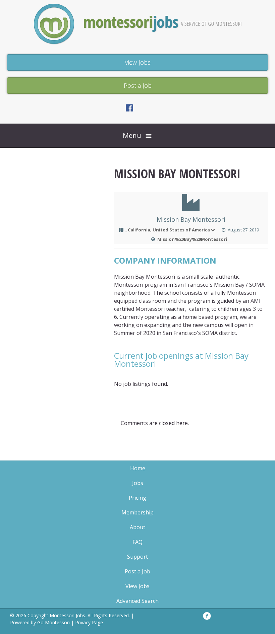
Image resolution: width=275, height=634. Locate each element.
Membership (137, 512)
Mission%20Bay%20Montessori (192, 239)
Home (137, 468)
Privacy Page (89, 622)
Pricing (137, 497)
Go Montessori (53, 622)
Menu (132, 135)
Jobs (137, 483)
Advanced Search (137, 601)
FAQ (137, 542)
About (137, 527)
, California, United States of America (167, 230)
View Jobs (137, 586)
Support (137, 556)
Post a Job (137, 571)
